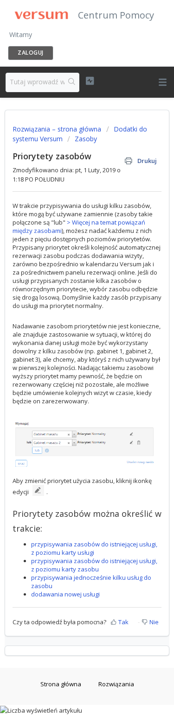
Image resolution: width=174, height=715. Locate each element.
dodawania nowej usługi (65, 594)
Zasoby (86, 138)
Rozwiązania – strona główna (58, 129)
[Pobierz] (70, 355)
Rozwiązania (116, 684)
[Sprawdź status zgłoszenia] (90, 81)
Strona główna (60, 684)
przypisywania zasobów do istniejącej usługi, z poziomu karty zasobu (94, 565)
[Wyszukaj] (71, 82)
